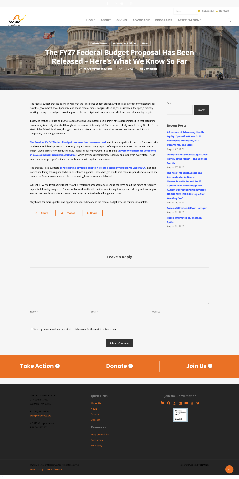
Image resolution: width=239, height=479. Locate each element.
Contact (95, 419)
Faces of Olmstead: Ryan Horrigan (187, 208)
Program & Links (100, 434)
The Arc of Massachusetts (97, 68)
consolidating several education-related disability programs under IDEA (103, 167)
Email (95, 311)
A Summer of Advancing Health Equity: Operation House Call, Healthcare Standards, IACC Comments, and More (185, 138)
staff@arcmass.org (40, 415)
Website (156, 311)
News (145, 43)
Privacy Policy (36, 469)
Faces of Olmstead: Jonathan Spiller (184, 220)
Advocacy (96, 445)
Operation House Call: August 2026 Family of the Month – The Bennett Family (187, 159)
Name (34, 311)
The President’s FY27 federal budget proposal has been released (68, 142)
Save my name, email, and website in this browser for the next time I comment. (75, 329)
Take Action (37, 366)
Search (170, 103)
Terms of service (54, 469)
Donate (116, 366)
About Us (96, 403)
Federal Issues (98, 43)
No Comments (148, 68)
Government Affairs (124, 43)
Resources (97, 440)
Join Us (196, 366)
